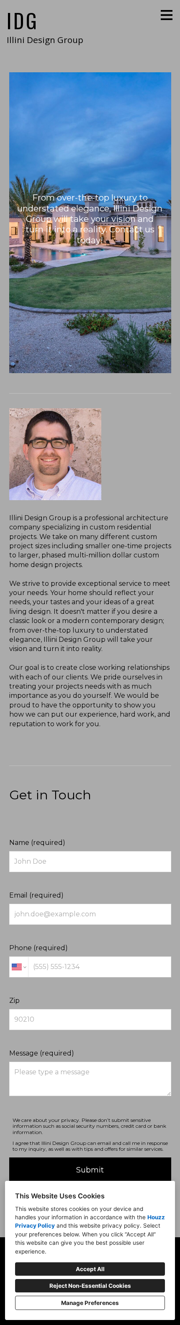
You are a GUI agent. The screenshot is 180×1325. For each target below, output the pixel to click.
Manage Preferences (90, 1303)
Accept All (90, 1269)
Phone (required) (38, 948)
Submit (90, 1170)
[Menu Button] (166, 15)
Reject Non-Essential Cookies (90, 1285)
